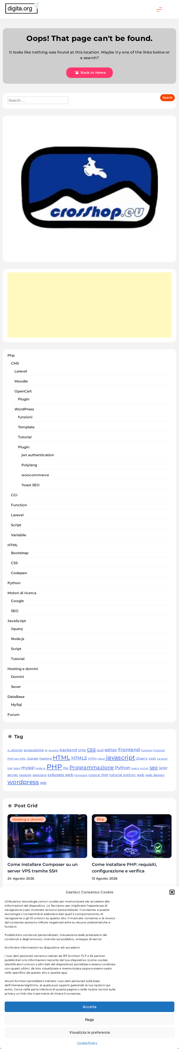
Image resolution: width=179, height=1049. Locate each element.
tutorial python (122, 775)
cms (82, 750)
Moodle (21, 381)
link (9, 768)
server (12, 775)
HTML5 (79, 758)
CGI (14, 495)
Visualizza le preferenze (89, 1032)
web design (155, 775)
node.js (40, 768)
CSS (14, 563)
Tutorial (24, 437)
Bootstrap (19, 553)
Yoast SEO (30, 485)
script (144, 768)
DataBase (15, 697)
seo (154, 767)
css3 (100, 750)
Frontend (129, 749)
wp (43, 782)
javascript (120, 757)
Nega (89, 1019)
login (17, 768)
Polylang (29, 465)
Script (16, 525)
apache (53, 750)
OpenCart (23, 391)
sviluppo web (60, 774)
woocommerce (35, 475)
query (135, 768)
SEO (14, 611)
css (91, 749)
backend (68, 749)
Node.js (17, 639)
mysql (27, 767)
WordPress (24, 409)
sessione (40, 775)
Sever (16, 687)
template (80, 775)
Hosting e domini (22, 669)
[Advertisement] (89, 305)
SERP (163, 768)
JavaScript (16, 621)
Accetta (89, 1007)
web (141, 775)
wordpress (23, 781)
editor (111, 749)
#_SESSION (15, 750)
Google (17, 601)
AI (46, 750)
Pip (66, 768)
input (101, 758)
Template (26, 427)
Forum (13, 715)
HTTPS (92, 758)
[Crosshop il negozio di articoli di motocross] (89, 254)
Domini (17, 677)
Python (14, 583)
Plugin (23, 399)
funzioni (25, 417)
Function (19, 505)
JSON (152, 758)
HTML (12, 545)
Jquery (17, 629)
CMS (15, 363)
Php (11, 355)
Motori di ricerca (21, 593)
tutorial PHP (98, 775)
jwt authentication (37, 455)
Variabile (18, 535)
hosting (45, 758)
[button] (172, 892)
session (25, 775)
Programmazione (91, 767)
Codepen (19, 573)
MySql (16, 705)
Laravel (20, 371)
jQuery (142, 758)
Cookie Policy (87, 1043)
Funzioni (146, 750)
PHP (54, 767)
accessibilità (34, 750)
